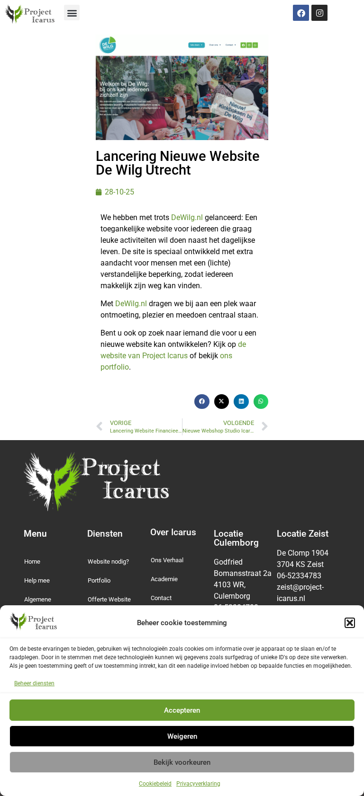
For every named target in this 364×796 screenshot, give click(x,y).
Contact (161, 597)
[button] (350, 623)
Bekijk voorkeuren (182, 762)
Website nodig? (108, 561)
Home (32, 561)
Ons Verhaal (167, 560)
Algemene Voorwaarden (42, 604)
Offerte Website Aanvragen (109, 604)
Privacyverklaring (198, 783)
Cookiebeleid (155, 783)
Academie (164, 579)
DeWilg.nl (187, 217)
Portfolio (99, 580)
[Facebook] (301, 13)
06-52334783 (300, 575)
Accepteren (182, 710)
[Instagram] (319, 13)
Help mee (37, 580)
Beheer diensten (34, 683)
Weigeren (182, 736)
